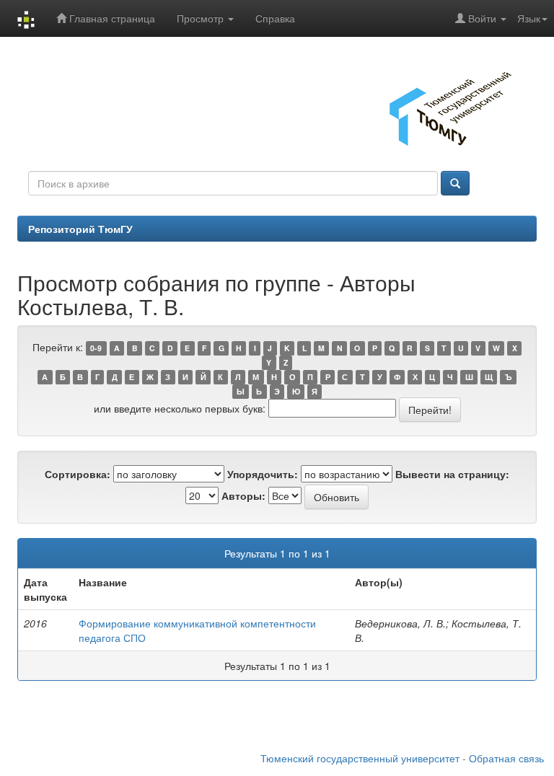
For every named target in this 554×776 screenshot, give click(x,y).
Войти (482, 18)
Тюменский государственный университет (360, 758)
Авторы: (243, 495)
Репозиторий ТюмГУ (80, 228)
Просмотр (202, 18)
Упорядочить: (262, 474)
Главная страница (110, 18)
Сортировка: (77, 474)
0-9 (96, 348)
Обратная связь (506, 758)
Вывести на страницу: (452, 474)
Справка (275, 18)
